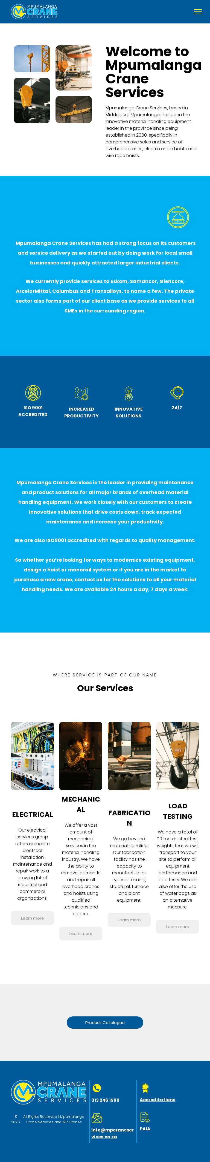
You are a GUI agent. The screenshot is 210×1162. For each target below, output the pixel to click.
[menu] (198, 12)
